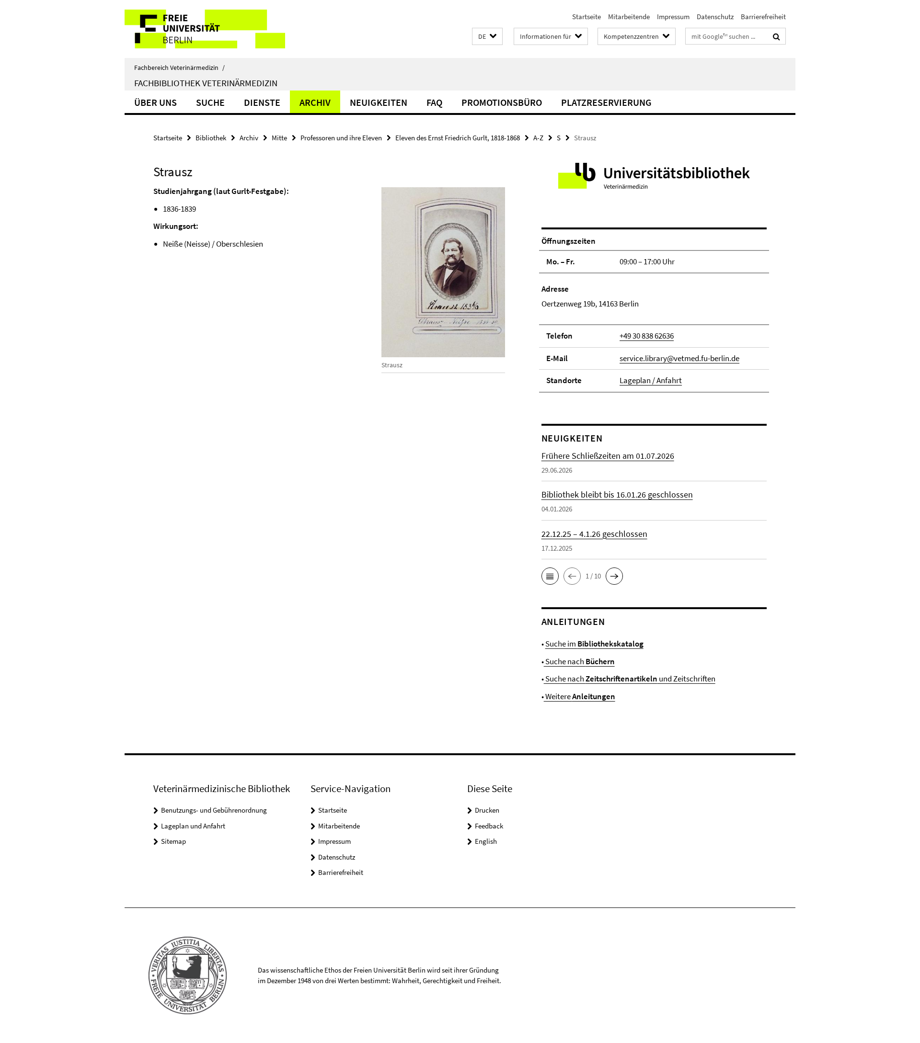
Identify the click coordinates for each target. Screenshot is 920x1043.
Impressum (673, 16)
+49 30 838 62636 (647, 335)
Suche (210, 102)
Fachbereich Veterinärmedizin (179, 67)
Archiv (315, 102)
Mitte (279, 137)
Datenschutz (715, 16)
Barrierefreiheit (763, 16)
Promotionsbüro (501, 102)
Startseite (586, 16)
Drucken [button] (487, 810)
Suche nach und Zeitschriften (629, 678)
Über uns (155, 102)
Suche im (594, 643)
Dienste (262, 102)
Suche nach (579, 661)
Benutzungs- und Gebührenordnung (214, 810)
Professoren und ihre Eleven (341, 137)
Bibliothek (211, 137)
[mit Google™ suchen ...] (776, 36)
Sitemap (173, 841)
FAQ (434, 102)
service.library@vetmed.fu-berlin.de (679, 358)
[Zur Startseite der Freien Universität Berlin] (205, 29)
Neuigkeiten (378, 102)
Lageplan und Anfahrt (193, 825)
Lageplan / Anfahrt (651, 380)
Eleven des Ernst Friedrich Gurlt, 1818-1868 (457, 137)
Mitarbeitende (629, 16)
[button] (487, 36)
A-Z (538, 137)
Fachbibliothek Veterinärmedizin (205, 83)
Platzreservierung (606, 102)
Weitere (579, 696)
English (486, 841)
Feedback (489, 825)
